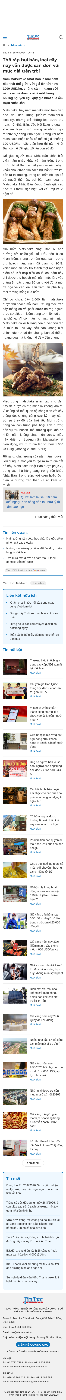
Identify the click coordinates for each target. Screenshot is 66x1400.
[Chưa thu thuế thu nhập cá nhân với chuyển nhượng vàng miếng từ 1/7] (15, 870)
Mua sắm (18, 45)
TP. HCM (8, 1373)
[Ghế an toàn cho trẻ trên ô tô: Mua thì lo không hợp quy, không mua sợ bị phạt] (15, 972)
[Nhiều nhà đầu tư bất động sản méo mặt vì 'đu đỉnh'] (15, 1046)
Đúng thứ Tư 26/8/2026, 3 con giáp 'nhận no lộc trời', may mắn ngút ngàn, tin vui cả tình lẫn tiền (32, 1189)
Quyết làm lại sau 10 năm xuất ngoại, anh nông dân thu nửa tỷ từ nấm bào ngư (32, 501)
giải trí (49, 623)
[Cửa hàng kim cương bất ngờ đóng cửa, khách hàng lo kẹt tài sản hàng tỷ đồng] (15, 741)
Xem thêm (33, 1162)
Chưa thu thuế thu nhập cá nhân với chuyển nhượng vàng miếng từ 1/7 (46, 867)
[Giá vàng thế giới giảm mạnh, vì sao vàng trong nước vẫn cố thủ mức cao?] (15, 1120)
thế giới (28, 634)
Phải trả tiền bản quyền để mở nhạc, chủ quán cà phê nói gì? (46, 844)
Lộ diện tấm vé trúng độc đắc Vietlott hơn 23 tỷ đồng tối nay (46, 1145)
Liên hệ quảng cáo (33, 1344)
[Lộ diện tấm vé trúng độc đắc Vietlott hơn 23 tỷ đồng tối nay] (15, 1148)
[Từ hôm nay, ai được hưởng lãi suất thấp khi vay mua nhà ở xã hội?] (15, 823)
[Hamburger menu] (5, 37)
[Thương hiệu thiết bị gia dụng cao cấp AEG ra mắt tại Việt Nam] (15, 667)
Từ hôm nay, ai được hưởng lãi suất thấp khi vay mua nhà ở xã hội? (44, 820)
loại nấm (38, 583)
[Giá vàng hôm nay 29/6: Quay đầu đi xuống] (15, 1022)
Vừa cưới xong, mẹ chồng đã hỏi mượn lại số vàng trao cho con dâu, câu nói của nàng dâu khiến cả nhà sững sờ (33, 1223)
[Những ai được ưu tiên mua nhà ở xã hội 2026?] (15, 1097)
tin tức (27, 602)
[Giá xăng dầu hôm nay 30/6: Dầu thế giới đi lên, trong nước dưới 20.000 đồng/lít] (15, 921)
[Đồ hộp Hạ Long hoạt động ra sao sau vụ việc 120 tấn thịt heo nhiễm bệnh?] (15, 894)
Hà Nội (7, 1358)
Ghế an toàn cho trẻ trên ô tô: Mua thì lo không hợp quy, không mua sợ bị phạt (46, 969)
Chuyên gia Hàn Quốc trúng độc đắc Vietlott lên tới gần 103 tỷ (45, 688)
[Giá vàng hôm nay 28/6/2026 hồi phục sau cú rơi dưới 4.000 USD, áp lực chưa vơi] (15, 1070)
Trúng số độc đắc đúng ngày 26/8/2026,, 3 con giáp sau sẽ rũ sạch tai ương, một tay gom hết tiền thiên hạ (32, 1206)
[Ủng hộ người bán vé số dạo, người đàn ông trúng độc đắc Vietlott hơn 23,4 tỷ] (15, 768)
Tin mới (13, 1178)
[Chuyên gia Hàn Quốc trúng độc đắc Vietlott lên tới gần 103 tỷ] (15, 690)
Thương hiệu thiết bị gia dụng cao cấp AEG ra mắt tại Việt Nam (46, 664)
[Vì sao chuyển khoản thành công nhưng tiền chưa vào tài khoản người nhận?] (15, 714)
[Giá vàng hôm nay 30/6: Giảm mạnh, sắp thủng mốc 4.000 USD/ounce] (15, 948)
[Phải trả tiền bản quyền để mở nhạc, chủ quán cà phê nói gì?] (15, 846)
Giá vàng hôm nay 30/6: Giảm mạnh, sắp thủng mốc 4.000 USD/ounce (44, 945)
